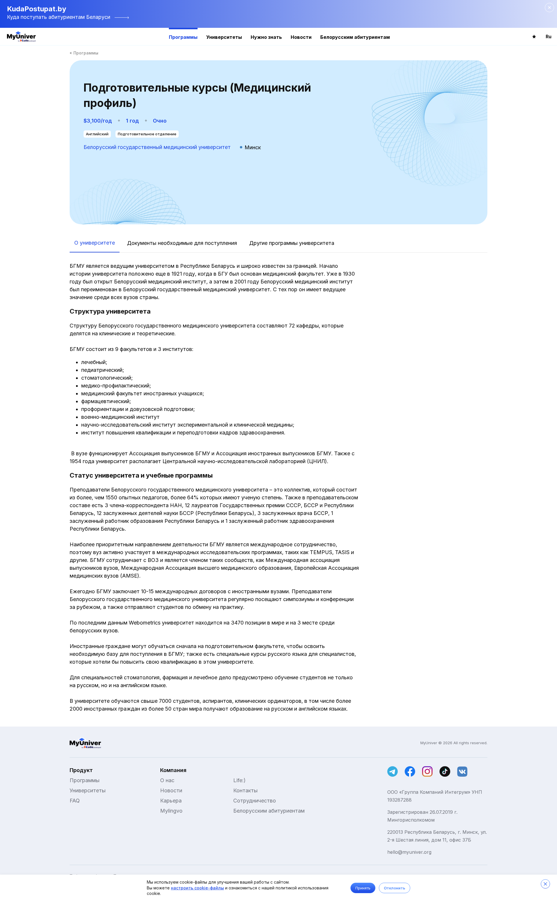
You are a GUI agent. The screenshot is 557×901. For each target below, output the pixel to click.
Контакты (245, 790)
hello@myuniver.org (409, 852)
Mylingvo (171, 811)
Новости (301, 37)
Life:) (239, 780)
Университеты (224, 37)
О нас (167, 780)
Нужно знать (266, 37)
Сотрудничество (254, 801)
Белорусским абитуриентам (355, 37)
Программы (183, 37)
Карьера (171, 801)
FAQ (75, 801)
